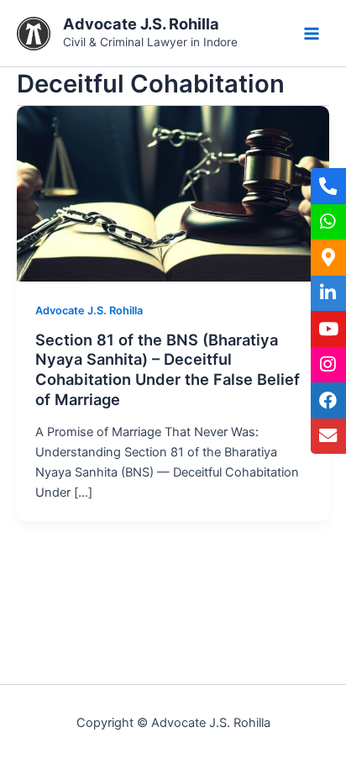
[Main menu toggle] (311, 33)
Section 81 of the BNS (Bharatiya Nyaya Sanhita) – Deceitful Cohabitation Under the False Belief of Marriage (167, 369)
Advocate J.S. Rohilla (141, 23)
